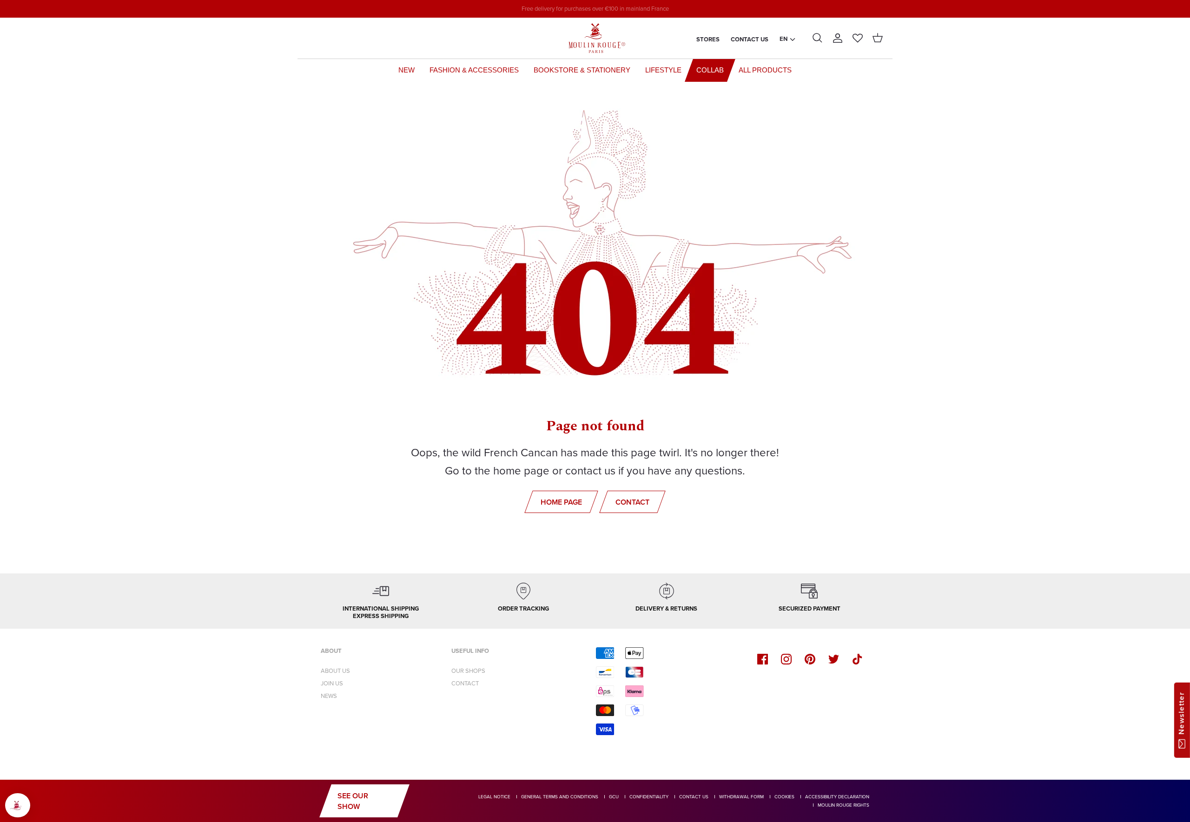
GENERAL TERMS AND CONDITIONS (559, 796)
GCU (614, 796)
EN (783, 38)
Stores (708, 39)
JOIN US (332, 683)
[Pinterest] (810, 659)
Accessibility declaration (837, 796)
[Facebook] (762, 659)
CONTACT (465, 683)
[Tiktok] (857, 659)
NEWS (329, 695)
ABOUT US (335, 670)
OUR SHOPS (468, 670)
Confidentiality (648, 796)
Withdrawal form (741, 796)
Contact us (749, 39)
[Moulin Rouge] (595, 38)
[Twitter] (834, 659)
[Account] (837, 38)
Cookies (784, 796)
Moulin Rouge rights (843, 805)
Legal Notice (494, 796)
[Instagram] (786, 659)
